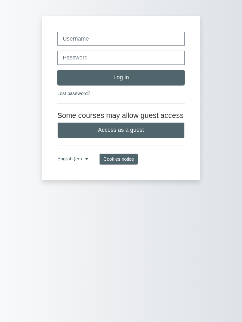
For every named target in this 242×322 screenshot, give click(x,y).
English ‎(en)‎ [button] (70, 158)
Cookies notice (118, 159)
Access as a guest (121, 130)
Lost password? (73, 93)
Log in (121, 77)
